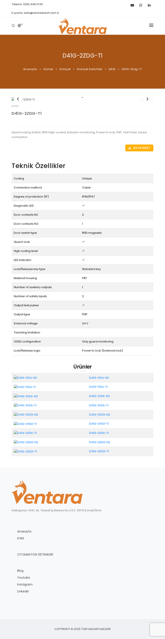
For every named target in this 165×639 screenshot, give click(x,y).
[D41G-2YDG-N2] (26, 414)
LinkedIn (23, 591)
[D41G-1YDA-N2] (25, 377)
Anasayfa (24, 531)
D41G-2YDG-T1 (99, 424)
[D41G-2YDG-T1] (25, 424)
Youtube (23, 577)
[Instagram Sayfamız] (140, 4)
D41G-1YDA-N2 (99, 378)
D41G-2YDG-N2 (99, 415)
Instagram (25, 584)
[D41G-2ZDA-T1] (25, 433)
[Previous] (18, 99)
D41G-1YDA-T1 (98, 387)
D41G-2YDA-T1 (98, 405)
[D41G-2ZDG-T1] (82, 99)
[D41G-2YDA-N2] (26, 396)
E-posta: (35, 13)
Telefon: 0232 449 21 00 (27, 4)
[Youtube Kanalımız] (132, 4)
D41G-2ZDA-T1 (99, 433)
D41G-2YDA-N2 (99, 396)
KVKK (20, 538)
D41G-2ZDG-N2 (99, 442)
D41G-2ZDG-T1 (27, 113)
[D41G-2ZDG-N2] (26, 442)
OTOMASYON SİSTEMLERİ (35, 554)
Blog (20, 570)
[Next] (147, 99)
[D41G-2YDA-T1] (25, 405)
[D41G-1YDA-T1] (25, 387)
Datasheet (141, 148)
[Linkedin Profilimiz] (149, 4)
